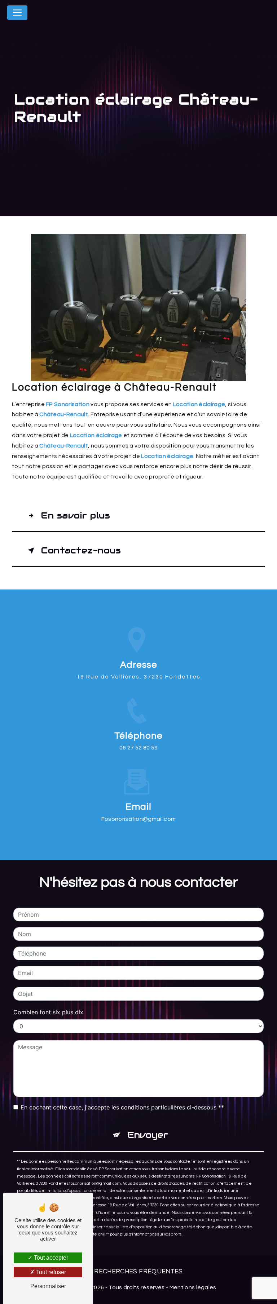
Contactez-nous (81, 550)
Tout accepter (50, 1258)
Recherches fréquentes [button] (138, 1271)
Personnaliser (48, 1286)
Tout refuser (50, 1272)
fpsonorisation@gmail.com (138, 819)
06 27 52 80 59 (138, 748)
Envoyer (147, 1134)
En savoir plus (75, 515)
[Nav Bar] (17, 12)
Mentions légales (193, 1287)
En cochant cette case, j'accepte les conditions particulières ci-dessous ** (122, 1107)
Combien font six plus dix (48, 1012)
